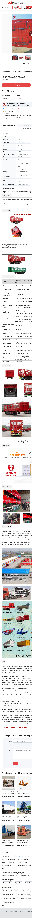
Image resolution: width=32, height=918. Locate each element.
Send (15, 764)
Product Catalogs (24, 856)
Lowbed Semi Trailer (22, 862)
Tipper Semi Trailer (6, 865)
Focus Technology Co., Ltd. (21, 911)
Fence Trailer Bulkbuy (8, 902)
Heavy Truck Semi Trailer (23, 894)
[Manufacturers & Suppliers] (16, 2)
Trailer (16, 12)
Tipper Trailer (18, 883)
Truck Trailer (22, 12)
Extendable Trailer (7, 883)
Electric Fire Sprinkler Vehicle (9, 859)
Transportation (9, 12)
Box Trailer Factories (23, 891)
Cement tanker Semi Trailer (8, 862)
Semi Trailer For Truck (8, 894)
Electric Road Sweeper (22, 859)
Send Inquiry (16, 85)
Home (3, 12)
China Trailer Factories (8, 891)
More (3, 905)
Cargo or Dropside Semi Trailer (24, 865)
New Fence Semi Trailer (9, 898)
